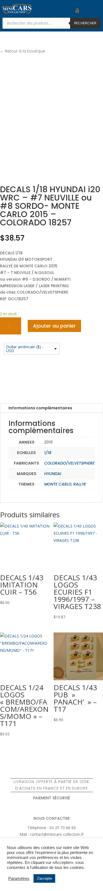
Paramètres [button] (18, 878)
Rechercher (85, 22)
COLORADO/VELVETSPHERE (69, 463)
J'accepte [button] (44, 878)
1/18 (47, 452)
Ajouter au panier (54, 325)
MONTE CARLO (57, 484)
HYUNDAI (52, 473)
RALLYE (79, 484)
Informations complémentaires (40, 408)
